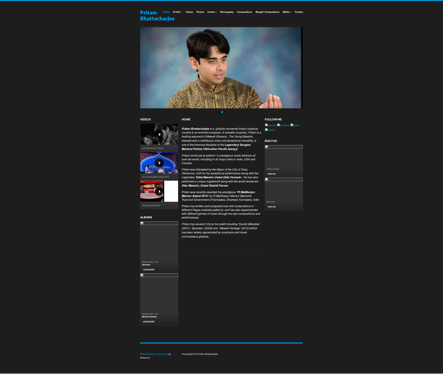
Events (212, 11)
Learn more (149, 269)
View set (272, 174)
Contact (299, 11)
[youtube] (270, 125)
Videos (189, 11)
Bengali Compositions (267, 11)
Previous (136, 66)
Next (306, 66)
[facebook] (283, 125)
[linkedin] (270, 130)
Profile (177, 11)
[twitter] (295, 125)
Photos (200, 11)
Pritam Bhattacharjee (157, 15)
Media (287, 11)
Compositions (244, 11)
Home (166, 11)
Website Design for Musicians (154, 353)
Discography (227, 11)
